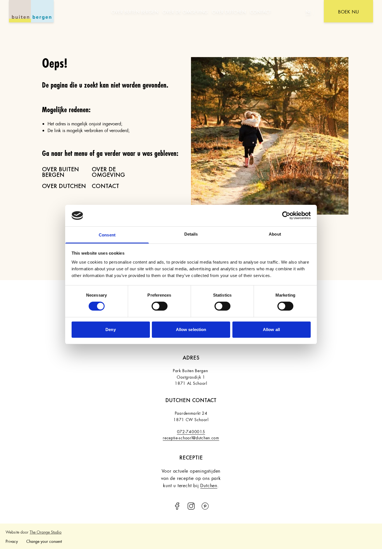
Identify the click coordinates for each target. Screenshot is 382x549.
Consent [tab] (107, 235)
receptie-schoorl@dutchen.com (191, 437)
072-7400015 (191, 431)
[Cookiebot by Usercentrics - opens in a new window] (286, 215)
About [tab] (275, 234)
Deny (110, 329)
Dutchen (208, 485)
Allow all (271, 329)
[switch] (160, 306)
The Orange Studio (46, 531)
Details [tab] (191, 234)
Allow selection (191, 329)
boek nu (348, 11)
